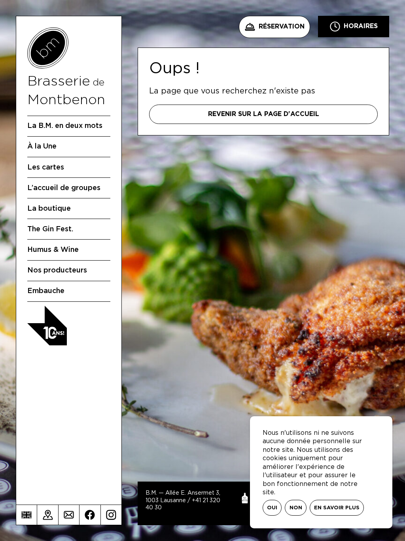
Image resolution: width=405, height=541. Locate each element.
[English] (26, 515)
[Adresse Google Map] (47, 515)
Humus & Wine (53, 249)
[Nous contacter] (69, 515)
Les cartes (45, 167)
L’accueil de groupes (63, 188)
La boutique (49, 208)
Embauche (45, 291)
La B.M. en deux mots (64, 126)
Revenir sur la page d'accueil (263, 114)
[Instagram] (111, 515)
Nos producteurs (57, 270)
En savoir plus (337, 508)
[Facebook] (89, 515)
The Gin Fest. (50, 229)
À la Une (42, 146)
